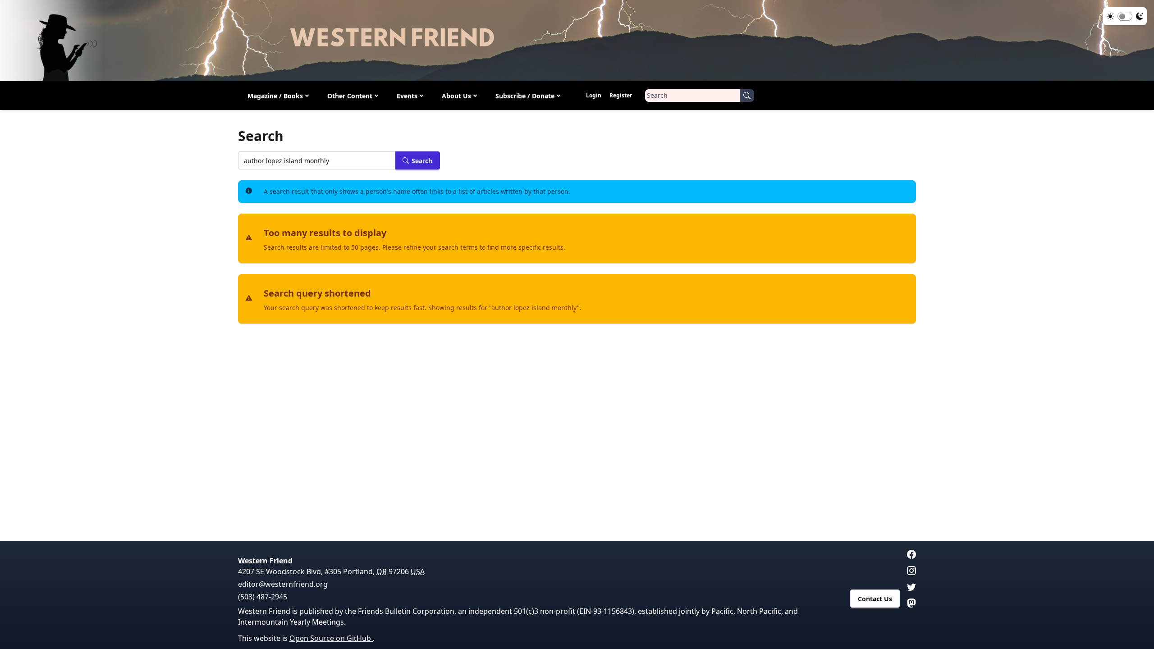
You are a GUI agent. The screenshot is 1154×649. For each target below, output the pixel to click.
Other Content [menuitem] (349, 95)
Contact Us (875, 598)
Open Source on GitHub (331, 638)
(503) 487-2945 (262, 597)
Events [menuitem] (407, 95)
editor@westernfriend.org (283, 584)
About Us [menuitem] (456, 95)
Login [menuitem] (593, 95)
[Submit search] (747, 95)
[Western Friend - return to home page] (577, 40)
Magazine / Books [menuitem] (275, 95)
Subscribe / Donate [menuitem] (524, 95)
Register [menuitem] (620, 95)
